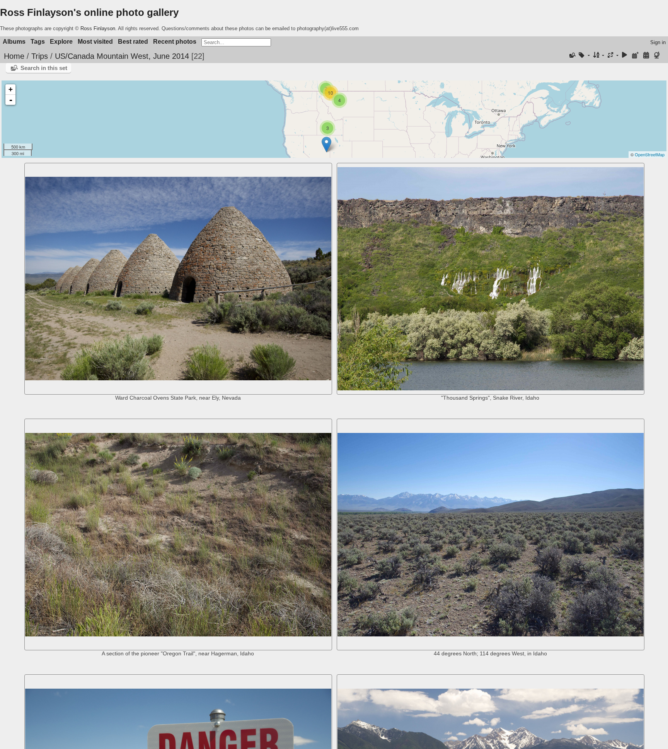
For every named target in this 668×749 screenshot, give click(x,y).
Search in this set (43, 68)
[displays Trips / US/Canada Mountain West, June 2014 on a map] (657, 55)
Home (14, 56)
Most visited (95, 41)
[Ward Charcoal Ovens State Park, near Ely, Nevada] (326, 144)
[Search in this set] (571, 55)
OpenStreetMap (650, 154)
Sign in (658, 42)
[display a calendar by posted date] (635, 55)
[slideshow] (624, 55)
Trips (39, 56)
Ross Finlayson (97, 28)
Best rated (133, 41)
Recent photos (174, 41)
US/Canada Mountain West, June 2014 (122, 56)
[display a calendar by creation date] (646, 55)
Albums (14, 41)
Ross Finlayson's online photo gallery (89, 12)
